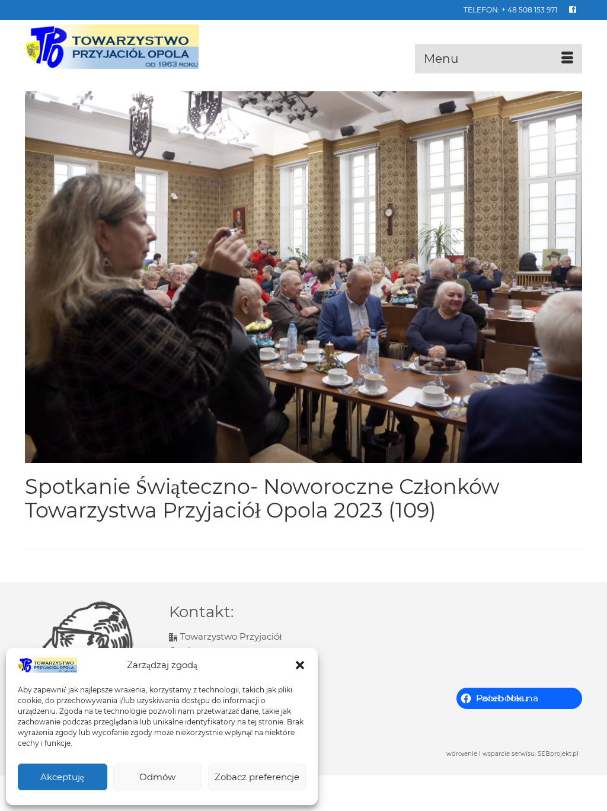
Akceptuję (62, 777)
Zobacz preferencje (257, 777)
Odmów (157, 777)
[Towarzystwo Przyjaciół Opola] (112, 47)
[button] (300, 665)
